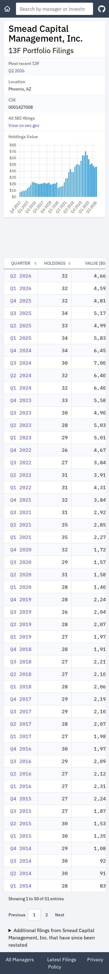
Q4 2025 (20, 301)
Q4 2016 (20, 749)
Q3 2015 (20, 811)
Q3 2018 (20, 662)
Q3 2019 (20, 612)
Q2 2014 (20, 873)
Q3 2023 (20, 413)
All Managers (20, 959)
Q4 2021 (20, 500)
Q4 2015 (20, 798)
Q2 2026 (16, 70)
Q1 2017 (20, 736)
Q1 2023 (20, 437)
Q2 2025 (20, 325)
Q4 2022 (20, 450)
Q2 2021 (20, 525)
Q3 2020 (20, 562)
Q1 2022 (20, 487)
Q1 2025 (20, 338)
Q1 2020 (20, 587)
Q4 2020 (20, 550)
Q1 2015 (20, 836)
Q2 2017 (20, 724)
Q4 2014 (20, 848)
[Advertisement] (54, 237)
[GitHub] (101, 9)
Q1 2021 (20, 537)
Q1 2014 (20, 886)
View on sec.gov (23, 125)
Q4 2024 (20, 350)
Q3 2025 (20, 313)
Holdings (54, 263)
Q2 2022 (20, 475)
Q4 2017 (20, 699)
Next (59, 915)
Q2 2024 (20, 375)
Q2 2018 (20, 674)
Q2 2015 (20, 823)
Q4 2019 (20, 599)
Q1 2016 (20, 786)
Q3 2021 (20, 512)
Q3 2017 (20, 711)
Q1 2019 (20, 637)
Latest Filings (61, 959)
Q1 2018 (20, 686)
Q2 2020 (20, 574)
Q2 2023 (20, 425)
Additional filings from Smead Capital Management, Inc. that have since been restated (51, 937)
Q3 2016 (20, 761)
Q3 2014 (20, 861)
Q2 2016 (20, 774)
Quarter (20, 263)
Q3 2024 (20, 363)
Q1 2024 (20, 388)
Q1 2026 (20, 288)
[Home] (7, 8)
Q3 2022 (20, 462)
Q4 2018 (20, 649)
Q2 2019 (20, 624)
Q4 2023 (20, 400)
